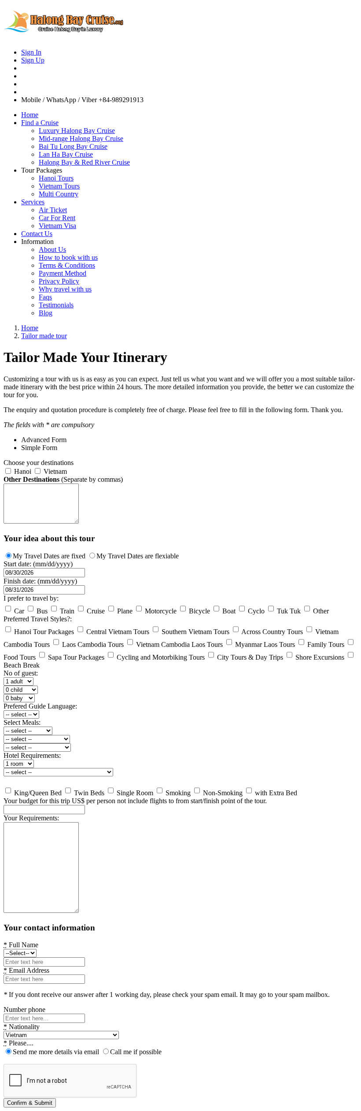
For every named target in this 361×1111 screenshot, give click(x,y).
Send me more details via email (56, 1052)
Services (32, 202)
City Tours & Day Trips (249, 657)
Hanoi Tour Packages (43, 631)
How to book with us (68, 257)
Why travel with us (65, 289)
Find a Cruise (40, 122)
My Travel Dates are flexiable (137, 556)
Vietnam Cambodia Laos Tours (178, 644)
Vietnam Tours (59, 186)
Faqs (45, 297)
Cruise (95, 611)
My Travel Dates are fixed (49, 556)
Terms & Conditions (67, 265)
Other (320, 611)
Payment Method (62, 273)
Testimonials (56, 305)
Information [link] (37, 241)
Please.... (18, 1043)
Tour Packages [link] (41, 170)
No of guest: (21, 673)
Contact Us (36, 233)
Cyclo (255, 611)
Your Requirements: (31, 818)
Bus (41, 611)
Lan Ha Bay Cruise (66, 154)
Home (29, 114)
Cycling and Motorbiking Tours (160, 657)
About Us (52, 249)
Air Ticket (53, 210)
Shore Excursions (319, 657)
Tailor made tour (44, 336)
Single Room (134, 793)
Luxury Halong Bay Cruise (77, 130)
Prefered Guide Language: (40, 706)
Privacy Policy (59, 281)
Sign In (31, 52)
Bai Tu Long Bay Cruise (73, 146)
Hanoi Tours (56, 178)
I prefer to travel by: (31, 598)
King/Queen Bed (37, 793)
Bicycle (198, 611)
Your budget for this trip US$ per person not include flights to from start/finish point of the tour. (135, 801)
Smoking (177, 793)
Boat (228, 611)
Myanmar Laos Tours (264, 644)
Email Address (26, 970)
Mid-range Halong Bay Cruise (81, 138)
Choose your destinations (39, 462)
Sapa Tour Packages (75, 657)
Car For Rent (57, 217)
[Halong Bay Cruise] (70, 37)
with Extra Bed (275, 793)
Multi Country (58, 194)
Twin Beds (88, 793)
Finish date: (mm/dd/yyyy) (40, 581)
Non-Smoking (222, 793)
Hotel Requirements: (32, 755)
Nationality (22, 1026)
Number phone (24, 1009)
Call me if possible (136, 1052)
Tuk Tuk (288, 611)
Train (66, 611)
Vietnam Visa (57, 225)
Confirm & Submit (29, 1103)
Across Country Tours (271, 631)
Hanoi (21, 471)
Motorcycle (160, 611)
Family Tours (325, 644)
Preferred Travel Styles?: (38, 619)
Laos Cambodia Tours (92, 644)
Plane (124, 611)
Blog (45, 313)
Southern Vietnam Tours (194, 631)
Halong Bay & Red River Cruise (84, 162)
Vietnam (54, 471)
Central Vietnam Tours (117, 631)
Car (18, 611)
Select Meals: (22, 722)
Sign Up (32, 60)
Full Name (21, 945)
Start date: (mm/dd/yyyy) (38, 564)
